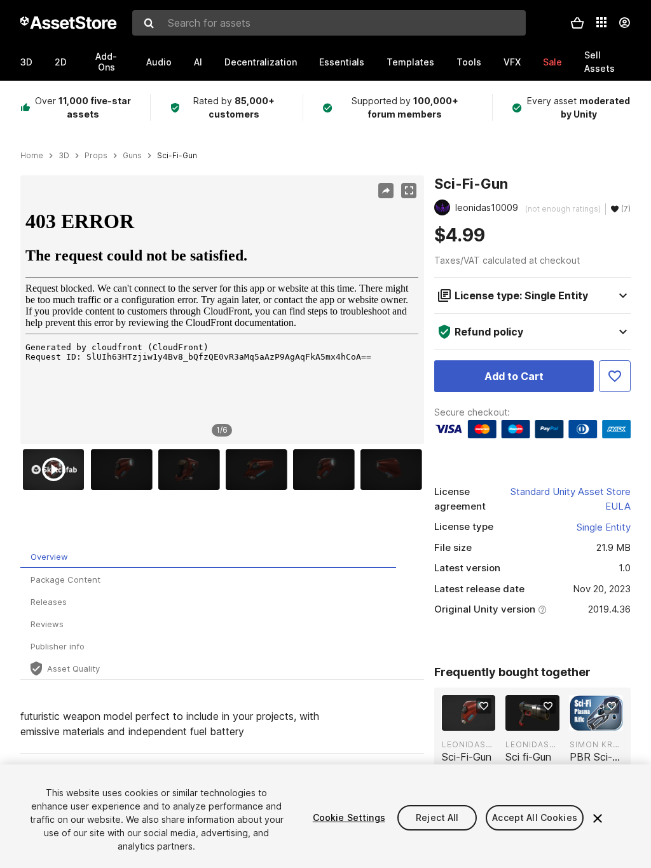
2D (61, 62)
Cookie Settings (349, 817)
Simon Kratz (596, 744)
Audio (159, 62)
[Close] (597, 818)
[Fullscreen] (408, 190)
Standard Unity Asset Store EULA (571, 498)
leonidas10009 (468, 744)
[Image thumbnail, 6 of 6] (394, 469)
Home (31, 155)
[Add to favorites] (483, 706)
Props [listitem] (96, 155)
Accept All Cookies (534, 817)
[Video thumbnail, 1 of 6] (56, 469)
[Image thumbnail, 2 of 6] (124, 469)
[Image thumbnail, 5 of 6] (326, 469)
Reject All (437, 817)
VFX (512, 62)
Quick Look (475, 719)
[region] (221, 309)
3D (26, 62)
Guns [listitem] (132, 155)
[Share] (386, 190)
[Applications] (601, 22)
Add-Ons (106, 61)
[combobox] (329, 23)
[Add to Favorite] (615, 376)
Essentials (341, 62)
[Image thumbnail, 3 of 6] (192, 469)
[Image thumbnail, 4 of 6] (259, 469)
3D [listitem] (63, 155)
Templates (410, 62)
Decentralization (260, 62)
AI (198, 62)
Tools (468, 62)
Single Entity (604, 527)
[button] (577, 23)
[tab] (208, 557)
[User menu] (624, 23)
